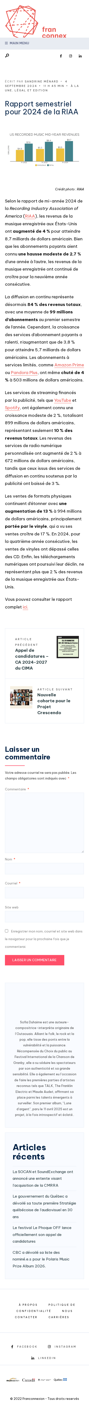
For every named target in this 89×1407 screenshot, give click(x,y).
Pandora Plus (24, 372)
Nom (10, 859)
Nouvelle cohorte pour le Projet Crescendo (55, 701)
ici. (25, 607)
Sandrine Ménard (42, 81)
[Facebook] (61, 56)
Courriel (13, 883)
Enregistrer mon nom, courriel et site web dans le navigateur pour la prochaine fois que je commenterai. (44, 938)
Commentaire (17, 789)
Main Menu (19, 43)
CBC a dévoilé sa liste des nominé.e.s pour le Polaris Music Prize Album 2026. (41, 1259)
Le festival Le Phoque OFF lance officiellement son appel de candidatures (42, 1234)
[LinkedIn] (80, 56)
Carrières (58, 1317)
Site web (12, 907)
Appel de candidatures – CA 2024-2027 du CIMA (32, 654)
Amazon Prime (69, 365)
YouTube (62, 400)
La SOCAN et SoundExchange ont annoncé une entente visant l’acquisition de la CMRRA (43, 1178)
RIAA (30, 216)
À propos (28, 1304)
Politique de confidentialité (45, 1308)
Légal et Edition (31, 90)
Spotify (12, 407)
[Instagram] (70, 56)
